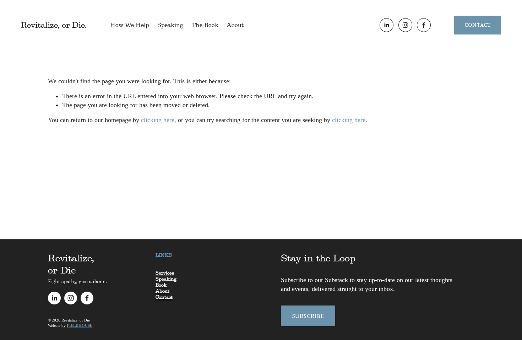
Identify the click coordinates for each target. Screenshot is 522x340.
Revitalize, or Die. (54, 25)
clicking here (157, 119)
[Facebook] (424, 25)
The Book (205, 24)
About (235, 24)
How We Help (129, 24)
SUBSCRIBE (308, 315)
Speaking (170, 24)
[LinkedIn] (386, 25)
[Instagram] (405, 25)
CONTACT (477, 25)
